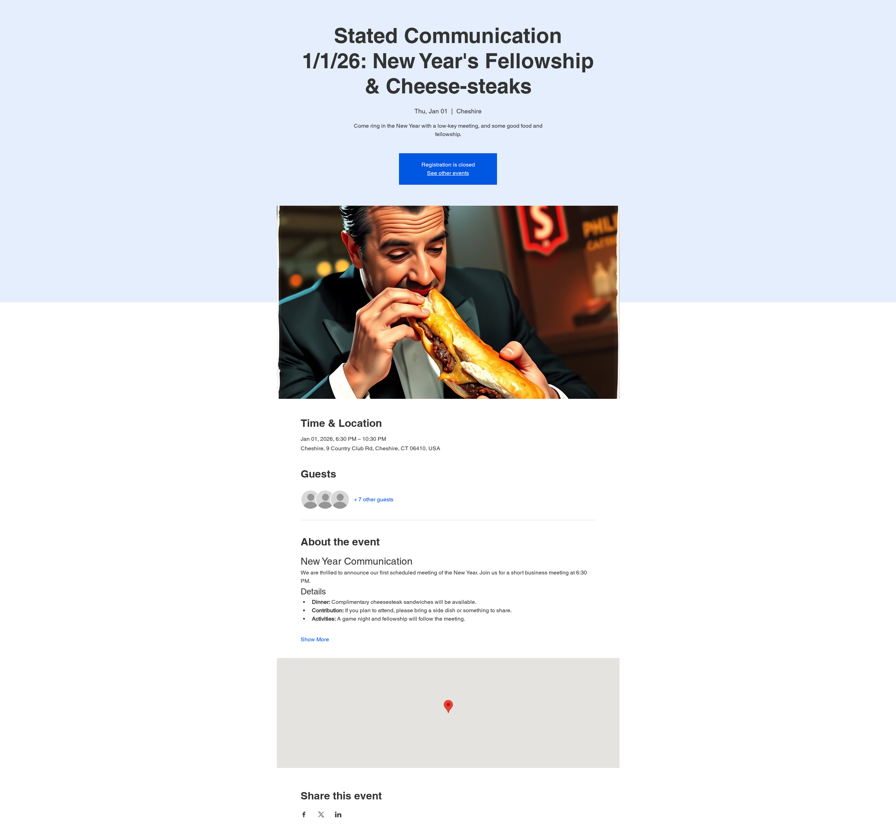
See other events (448, 173)
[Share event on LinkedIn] (338, 814)
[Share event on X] (321, 814)
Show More (315, 639)
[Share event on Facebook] (304, 814)
